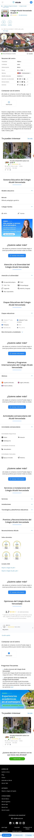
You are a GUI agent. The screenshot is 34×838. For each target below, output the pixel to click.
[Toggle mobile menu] (2, 2)
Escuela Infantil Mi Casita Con (19, 161)
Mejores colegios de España (9, 791)
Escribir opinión (6, 635)
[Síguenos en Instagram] (20, 823)
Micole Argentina (6, 801)
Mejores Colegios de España (10, 6)
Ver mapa (5, 31)
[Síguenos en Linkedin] (10, 823)
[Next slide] (32, 628)
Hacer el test (17, 758)
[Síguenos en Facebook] (17, 823)
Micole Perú (5, 807)
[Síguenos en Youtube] (24, 823)
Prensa (3, 777)
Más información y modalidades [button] (11, 332)
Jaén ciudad (6, 7)
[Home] (1, 6)
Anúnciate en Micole (7, 780)
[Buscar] (31, 2)
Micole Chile (5, 804)
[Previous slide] (1, 628)
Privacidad (17, 827)
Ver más (30, 138)
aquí (12, 687)
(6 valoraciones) (23, 15)
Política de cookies (17, 831)
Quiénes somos (6, 772)
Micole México (5, 799)
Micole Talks (5, 783)
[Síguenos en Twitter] (14, 823)
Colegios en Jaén (23, 6)
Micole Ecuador (5, 810)
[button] (17, 190)
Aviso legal (4, 827)
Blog (3, 774)
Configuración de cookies (27, 828)
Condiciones (5, 831)
